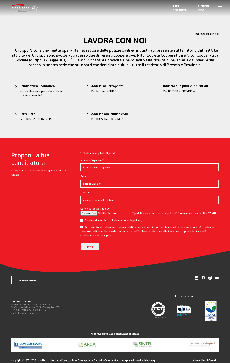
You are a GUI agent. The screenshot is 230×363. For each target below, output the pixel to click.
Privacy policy (68, 360)
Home (196, 33)
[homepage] (23, 8)
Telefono (86, 192)
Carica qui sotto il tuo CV (95, 208)
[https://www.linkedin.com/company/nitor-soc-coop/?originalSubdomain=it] (197, 278)
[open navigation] (220, 8)
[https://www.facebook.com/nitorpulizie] (203, 278)
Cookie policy (85, 360)
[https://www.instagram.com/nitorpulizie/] (210, 278)
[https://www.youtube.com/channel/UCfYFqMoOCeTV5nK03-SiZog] (216, 278)
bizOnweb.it (212, 360)
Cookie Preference (103, 360)
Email (84, 176)
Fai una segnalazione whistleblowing (135, 360)
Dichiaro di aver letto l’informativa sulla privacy (113, 220)
